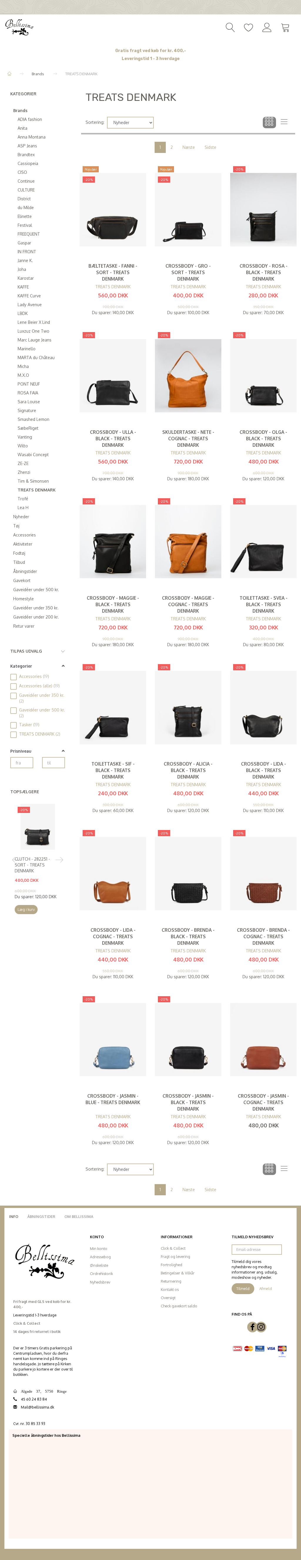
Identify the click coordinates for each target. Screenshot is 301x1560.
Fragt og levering (175, 1256)
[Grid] (269, 123)
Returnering (171, 1281)
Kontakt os (170, 1289)
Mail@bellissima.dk (37, 1407)
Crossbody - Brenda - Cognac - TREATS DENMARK (263, 936)
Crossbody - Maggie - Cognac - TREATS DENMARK (188, 604)
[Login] (267, 26)
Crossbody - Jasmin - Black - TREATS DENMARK (188, 1102)
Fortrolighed (171, 1264)
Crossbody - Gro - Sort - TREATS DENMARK (188, 272)
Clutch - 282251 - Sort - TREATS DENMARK (32, 864)
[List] (284, 123)
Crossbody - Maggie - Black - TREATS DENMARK (113, 604)
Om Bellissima (78, 1216)
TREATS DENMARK (113, 286)
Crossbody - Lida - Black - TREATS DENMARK (263, 770)
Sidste (210, 147)
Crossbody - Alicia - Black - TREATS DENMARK (188, 770)
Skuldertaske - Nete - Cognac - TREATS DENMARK (188, 438)
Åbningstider (41, 1216)
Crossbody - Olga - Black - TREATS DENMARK (263, 438)
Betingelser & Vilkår (178, 1273)
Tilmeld (243, 1288)
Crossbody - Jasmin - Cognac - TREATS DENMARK (263, 1102)
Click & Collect (173, 1248)
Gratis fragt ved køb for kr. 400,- (150, 50)
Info (13, 1216)
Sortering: (95, 122)
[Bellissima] (19, 26)
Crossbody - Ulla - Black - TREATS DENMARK (113, 438)
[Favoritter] (249, 26)
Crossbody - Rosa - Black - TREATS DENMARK (263, 272)
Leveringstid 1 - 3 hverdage (151, 58)
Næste (189, 147)
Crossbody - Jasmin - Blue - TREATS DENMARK (113, 1099)
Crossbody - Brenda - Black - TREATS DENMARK (188, 936)
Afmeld (265, 1288)
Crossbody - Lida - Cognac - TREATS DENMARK (113, 936)
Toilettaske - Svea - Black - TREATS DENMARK (263, 604)
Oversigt (168, 1297)
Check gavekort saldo (179, 1306)
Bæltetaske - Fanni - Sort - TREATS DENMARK (112, 272)
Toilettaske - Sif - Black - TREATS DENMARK (113, 770)
